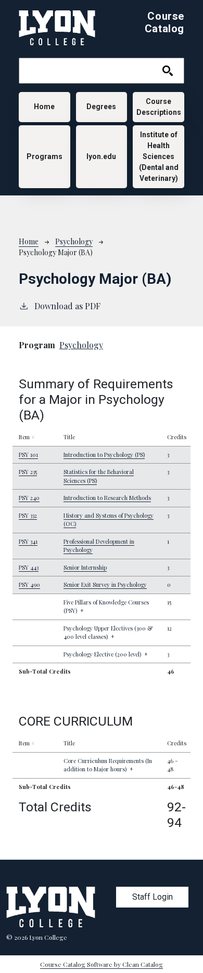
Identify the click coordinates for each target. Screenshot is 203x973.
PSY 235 (28, 472)
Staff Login (152, 897)
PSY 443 (29, 567)
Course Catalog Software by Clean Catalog (101, 964)
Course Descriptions (158, 106)
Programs (44, 156)
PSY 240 (29, 498)
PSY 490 (29, 584)
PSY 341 (28, 541)
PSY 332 (28, 515)
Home (44, 106)
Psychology (74, 241)
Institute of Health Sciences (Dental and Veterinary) (159, 156)
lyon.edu (101, 156)
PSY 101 (28, 454)
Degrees (101, 106)
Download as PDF (67, 305)
